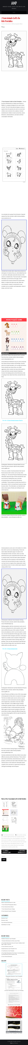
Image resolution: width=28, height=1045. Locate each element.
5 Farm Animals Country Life (7, 946)
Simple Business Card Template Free (9, 948)
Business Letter (4, 920)
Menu (14, 12)
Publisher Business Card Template (8, 938)
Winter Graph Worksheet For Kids (8, 902)
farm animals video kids (13, 845)
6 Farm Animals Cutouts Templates (8, 911)
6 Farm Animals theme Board (7, 906)
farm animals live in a (5, 841)
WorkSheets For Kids (5, 924)
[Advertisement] (14, 86)
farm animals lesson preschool (18, 840)
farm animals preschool (15, 841)
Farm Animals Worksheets (8, 834)
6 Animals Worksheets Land (6, 851)
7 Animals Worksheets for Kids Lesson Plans (10, 940)
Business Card (4, 918)
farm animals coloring (21, 834)
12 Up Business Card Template (7, 950)
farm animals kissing (5, 838)
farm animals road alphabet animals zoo (13, 843)
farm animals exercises (19, 836)
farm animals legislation (15, 838)
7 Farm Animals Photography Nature (8, 904)
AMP (14, 3)
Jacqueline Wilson (18, 23)
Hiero (11, 1043)
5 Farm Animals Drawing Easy (22, 851)
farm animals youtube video (12, 846)
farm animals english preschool (7, 836)
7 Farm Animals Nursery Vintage (8, 909)
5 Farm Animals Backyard (6, 956)
